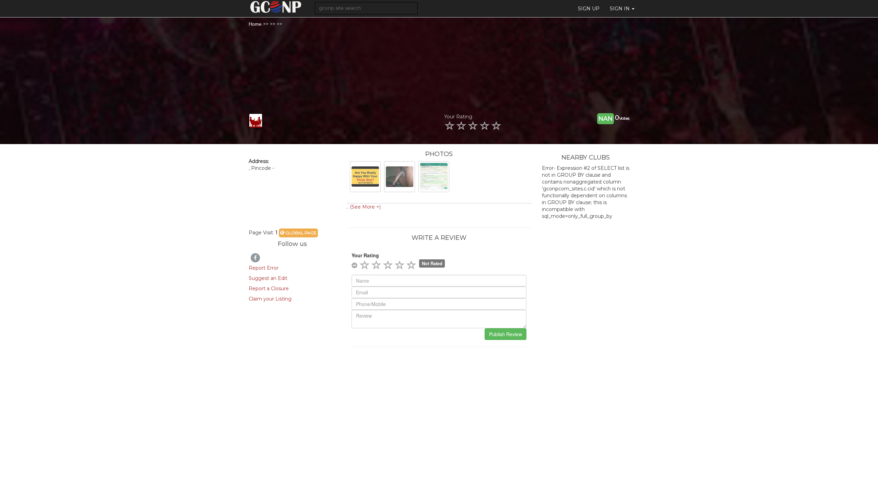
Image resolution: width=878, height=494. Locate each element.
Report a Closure (269, 288)
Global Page (300, 232)
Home (255, 24)
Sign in (620, 8)
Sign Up (589, 8)
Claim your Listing (270, 299)
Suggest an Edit (268, 278)
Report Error (263, 268)
